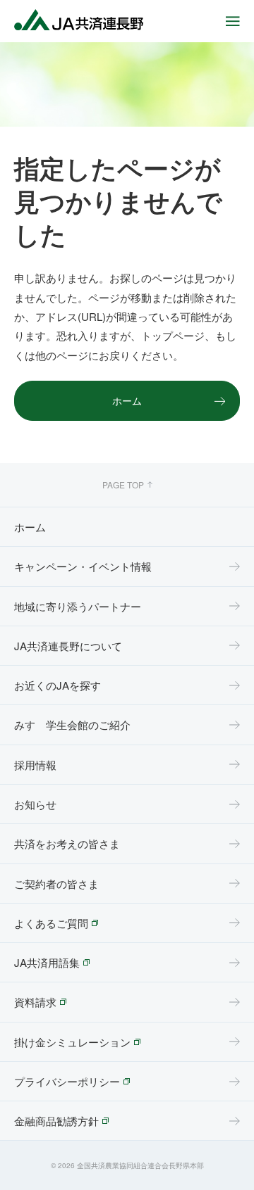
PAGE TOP (123, 484)
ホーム (127, 400)
